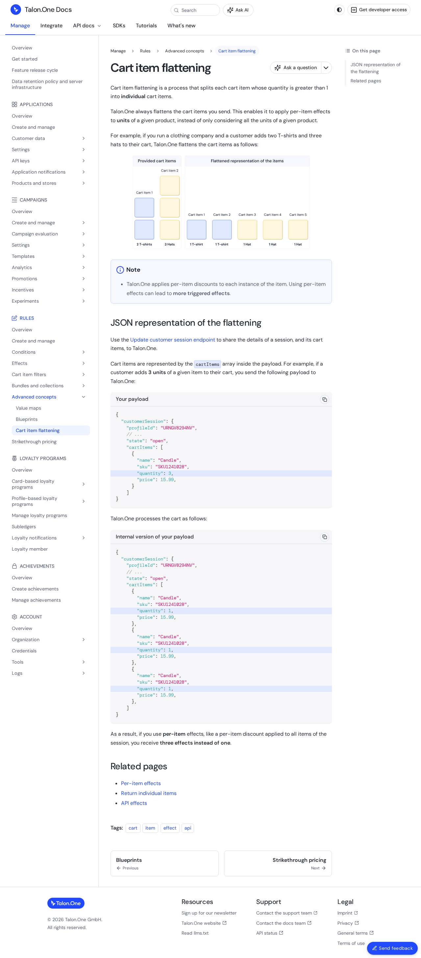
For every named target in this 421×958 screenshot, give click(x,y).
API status (266, 933)
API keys (21, 161)
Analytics (22, 267)
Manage (20, 25)
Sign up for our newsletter (209, 913)
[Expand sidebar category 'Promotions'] (83, 279)
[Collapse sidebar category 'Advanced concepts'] (83, 397)
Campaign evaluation (35, 234)
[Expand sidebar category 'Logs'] (83, 673)
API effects (134, 803)
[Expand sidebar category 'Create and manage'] (83, 223)
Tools (17, 662)
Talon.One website (201, 923)
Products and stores (34, 183)
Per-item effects (141, 783)
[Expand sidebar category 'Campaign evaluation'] (83, 234)
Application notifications (38, 172)
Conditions (24, 352)
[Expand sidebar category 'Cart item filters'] (83, 374)
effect (170, 828)
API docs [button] (83, 25)
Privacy (345, 923)
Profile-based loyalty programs (34, 501)
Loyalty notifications (34, 538)
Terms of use (351, 943)
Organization (25, 640)
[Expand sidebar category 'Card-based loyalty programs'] (83, 484)
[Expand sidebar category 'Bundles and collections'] (83, 386)
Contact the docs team (281, 923)
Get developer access (383, 10)
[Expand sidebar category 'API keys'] (83, 161)
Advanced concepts (34, 397)
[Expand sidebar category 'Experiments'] (83, 301)
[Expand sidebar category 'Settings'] (83, 149)
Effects (19, 363)
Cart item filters (29, 374)
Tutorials (146, 25)
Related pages (366, 81)
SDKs (119, 25)
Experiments (25, 301)
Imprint (344, 913)
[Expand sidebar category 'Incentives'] (83, 290)
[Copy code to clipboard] (324, 399)
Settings (21, 149)
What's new (181, 25)
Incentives (23, 290)
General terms (352, 933)
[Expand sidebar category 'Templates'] (83, 256)
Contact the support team (284, 913)
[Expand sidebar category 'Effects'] (83, 363)
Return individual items (149, 793)
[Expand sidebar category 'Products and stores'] (83, 183)
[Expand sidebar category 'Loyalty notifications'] (83, 538)
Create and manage (33, 223)
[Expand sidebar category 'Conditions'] (83, 352)
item (150, 828)
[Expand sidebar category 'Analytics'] (83, 267)
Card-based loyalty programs (33, 484)
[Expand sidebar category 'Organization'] (83, 639)
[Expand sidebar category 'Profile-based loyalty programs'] (83, 501)
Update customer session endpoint (172, 339)
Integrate (51, 25)
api (188, 828)
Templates (23, 256)
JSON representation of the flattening (376, 68)
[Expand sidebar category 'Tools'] (83, 662)
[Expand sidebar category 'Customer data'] (83, 138)
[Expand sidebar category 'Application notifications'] (83, 172)
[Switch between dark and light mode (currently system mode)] (339, 10)
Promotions (24, 279)
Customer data (28, 138)
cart (133, 828)
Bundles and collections (37, 386)
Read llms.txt (195, 933)
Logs (17, 673)
